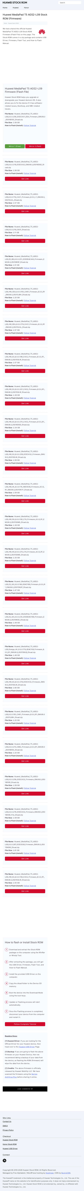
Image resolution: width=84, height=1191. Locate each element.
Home (5, 23)
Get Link (25, 179)
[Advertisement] (25, 63)
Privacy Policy (8, 1130)
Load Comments (24, 1089)
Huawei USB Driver (27, 1047)
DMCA (5, 1126)
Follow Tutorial (30, 125)
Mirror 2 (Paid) (35, 146)
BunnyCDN (65, 1173)
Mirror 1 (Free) (15, 146)
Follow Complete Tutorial (25, 1024)
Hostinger (50, 1173)
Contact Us (7, 1121)
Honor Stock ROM (10, 1144)
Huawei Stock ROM (15, 2)
